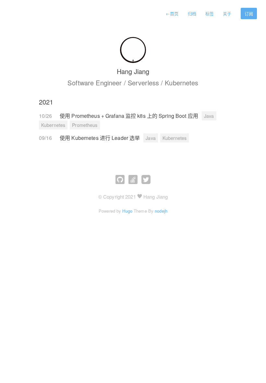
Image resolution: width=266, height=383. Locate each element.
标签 (209, 13)
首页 (172, 13)
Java (209, 116)
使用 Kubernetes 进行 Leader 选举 (100, 138)
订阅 (249, 13)
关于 (227, 13)
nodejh (161, 211)
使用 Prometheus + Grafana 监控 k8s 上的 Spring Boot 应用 (130, 115)
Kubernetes (53, 125)
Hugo (127, 211)
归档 (192, 13)
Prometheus (84, 125)
